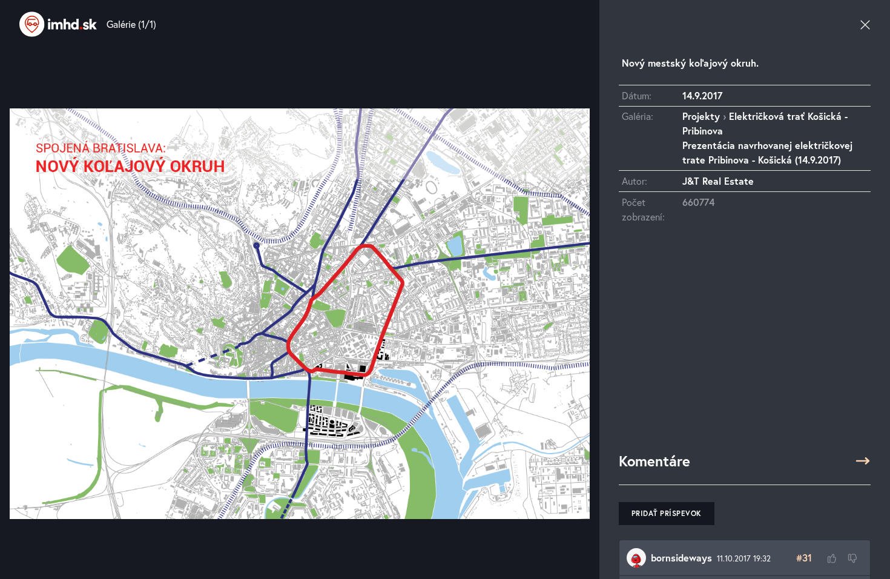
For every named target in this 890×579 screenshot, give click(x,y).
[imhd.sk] (58, 24)
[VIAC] (863, 461)
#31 (804, 557)
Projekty (701, 116)
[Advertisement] (745, 343)
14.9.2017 (702, 95)
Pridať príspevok (666, 513)
